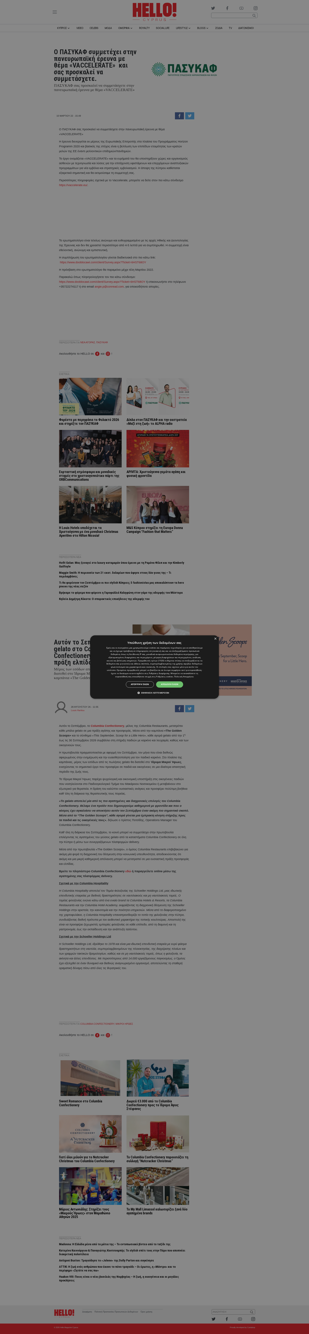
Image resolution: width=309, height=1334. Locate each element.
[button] (154, 693)
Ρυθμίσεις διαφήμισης (159, 673)
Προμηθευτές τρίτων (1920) (151, 660)
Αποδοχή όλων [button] (169, 684)
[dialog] (154, 667)
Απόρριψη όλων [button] (140, 684)
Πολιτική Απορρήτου (184, 676)
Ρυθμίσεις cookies (164, 676)
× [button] (215, 639)
